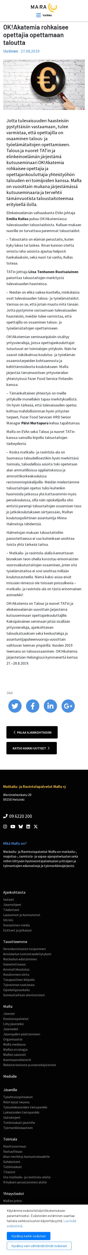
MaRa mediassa (14, 1044)
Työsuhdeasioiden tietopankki (25, 1107)
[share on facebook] (33, 711)
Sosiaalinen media (16, 925)
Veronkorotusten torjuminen (24, 949)
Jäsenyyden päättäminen (21, 1034)
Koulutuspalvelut (16, 1019)
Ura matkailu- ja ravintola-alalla (26, 1177)
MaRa (7, 1006)
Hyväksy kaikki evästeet (28, 1236)
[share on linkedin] (51, 711)
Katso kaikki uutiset (30, 748)
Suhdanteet (11, 1161)
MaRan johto (12, 1201)
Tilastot (9, 1172)
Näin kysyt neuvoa (16, 1102)
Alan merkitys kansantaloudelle (26, 1156)
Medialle (10, 1076)
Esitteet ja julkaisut (17, 930)
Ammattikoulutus (16, 969)
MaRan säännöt (14, 1054)
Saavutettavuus (14, 964)
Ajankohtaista (14, 892)
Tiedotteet (11, 910)
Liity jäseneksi (13, 1024)
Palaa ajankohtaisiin (33, 732)
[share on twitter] (15, 711)
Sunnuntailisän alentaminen (24, 995)
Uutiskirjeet (12, 1117)
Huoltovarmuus (14, 1146)
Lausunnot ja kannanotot (21, 915)
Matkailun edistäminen (20, 959)
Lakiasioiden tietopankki (21, 1112)
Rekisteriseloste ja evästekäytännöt (29, 1065)
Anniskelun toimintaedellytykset (27, 954)
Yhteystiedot (13, 1193)
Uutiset (8, 899)
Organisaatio (12, 1039)
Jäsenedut (10, 1029)
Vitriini (8, 920)
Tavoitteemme (15, 941)
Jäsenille (10, 1089)
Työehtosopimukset (18, 1097)
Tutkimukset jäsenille (19, 1122)
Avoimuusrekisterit (17, 1060)
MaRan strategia (15, 1049)
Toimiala (10, 1139)
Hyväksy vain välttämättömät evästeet (39, 1246)
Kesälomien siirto (16, 974)
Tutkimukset (12, 1167)
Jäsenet (9, 1013)
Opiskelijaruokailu (16, 990)
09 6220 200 (20, 816)
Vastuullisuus (12, 1151)
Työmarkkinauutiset (18, 1128)
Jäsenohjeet (12, 904)
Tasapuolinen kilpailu (19, 979)
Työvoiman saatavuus (19, 985)
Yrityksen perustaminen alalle (25, 1182)
